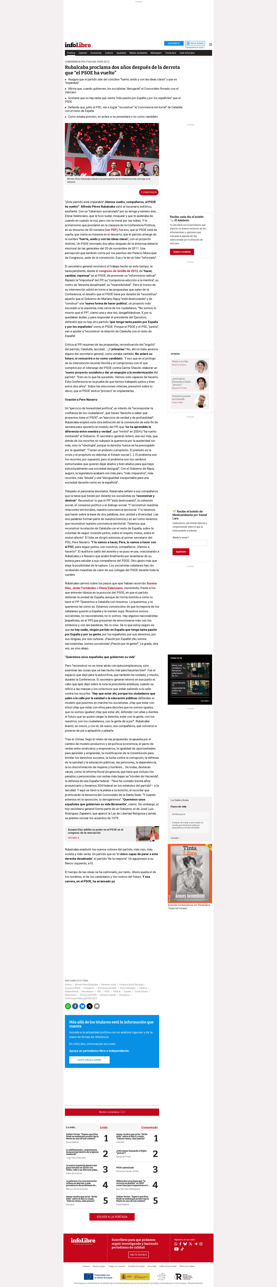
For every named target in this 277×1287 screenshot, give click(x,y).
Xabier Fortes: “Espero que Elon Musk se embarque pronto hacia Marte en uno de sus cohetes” (82, 1136)
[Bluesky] (185, 1244)
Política (71, 52)
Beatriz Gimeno (179, 365)
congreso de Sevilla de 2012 (118, 271)
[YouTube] (176, 1249)
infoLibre (70, 1204)
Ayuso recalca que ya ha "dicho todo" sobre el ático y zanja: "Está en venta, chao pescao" (81, 1198)
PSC (99, 991)
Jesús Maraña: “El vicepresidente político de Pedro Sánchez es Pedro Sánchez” (178, 688)
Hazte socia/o (138, 1254)
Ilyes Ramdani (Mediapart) (128, 1189)
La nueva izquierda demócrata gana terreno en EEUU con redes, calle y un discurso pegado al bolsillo (83, 1168)
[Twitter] (190, 1244)
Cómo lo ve (176, 658)
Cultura (109, 52)
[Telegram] (195, 1244)
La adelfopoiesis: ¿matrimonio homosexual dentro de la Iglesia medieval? (82, 1152)
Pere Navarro (88, 991)
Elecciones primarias (107, 988)
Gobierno (143, 988)
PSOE (107, 991)
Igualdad (121, 52)
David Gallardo (72, 1142)
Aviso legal (152, 1266)
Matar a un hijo (180, 361)
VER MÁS (204, 701)
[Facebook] (180, 1244)
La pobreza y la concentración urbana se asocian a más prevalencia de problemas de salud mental (81, 1184)
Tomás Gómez (141, 991)
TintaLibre (170, 52)
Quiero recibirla (182, 251)
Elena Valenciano (111, 588)
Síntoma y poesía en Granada (181, 397)
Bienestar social (108, 984)
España (127, 991)
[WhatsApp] (175, 1244)
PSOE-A (117, 991)
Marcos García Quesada (77, 1189)
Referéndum (71, 995)
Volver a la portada (112, 1217)
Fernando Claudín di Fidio (127, 1171)
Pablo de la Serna (74, 1173)
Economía (96, 52)
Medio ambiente (138, 52)
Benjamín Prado (123, 1156)
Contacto (86, 1266)
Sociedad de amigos (136, 1266)
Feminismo (124, 995)
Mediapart (156, 52)
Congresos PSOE (72, 988)
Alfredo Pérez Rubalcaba (86, 984)
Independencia (71, 991)
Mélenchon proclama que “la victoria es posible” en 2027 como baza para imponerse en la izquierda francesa (132, 1184)
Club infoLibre (187, 52)
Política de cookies (187, 1266)
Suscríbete (174, 43)
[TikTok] (182, 1249)
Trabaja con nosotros (116, 1266)
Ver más (174, 838)
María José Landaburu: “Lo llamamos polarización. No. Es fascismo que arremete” (179, 670)
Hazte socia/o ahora (89, 1060)
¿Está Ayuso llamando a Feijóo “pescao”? (131, 1152)
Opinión (83, 52)
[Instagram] (200, 1244)
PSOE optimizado (125, 1167)
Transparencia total (194, 47)
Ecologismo (89, 988)
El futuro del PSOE (88, 995)
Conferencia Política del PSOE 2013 (81, 998)
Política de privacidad (167, 1266)
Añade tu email (181, 537)
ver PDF (111, 230)
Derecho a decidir (108, 995)
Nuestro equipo (99, 1266)
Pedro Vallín (177, 402)
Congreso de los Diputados (131, 984)
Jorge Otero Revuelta (76, 1158)
